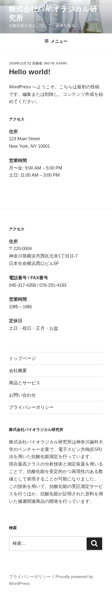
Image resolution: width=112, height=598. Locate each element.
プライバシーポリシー (31, 407)
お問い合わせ (22, 394)
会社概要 (18, 370)
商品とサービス (24, 382)
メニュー (59, 41)
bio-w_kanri (55, 63)
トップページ (22, 358)
